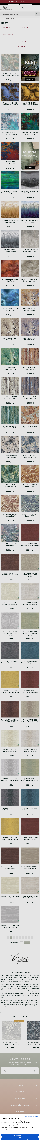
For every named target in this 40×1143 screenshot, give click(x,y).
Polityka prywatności (32, 1116)
